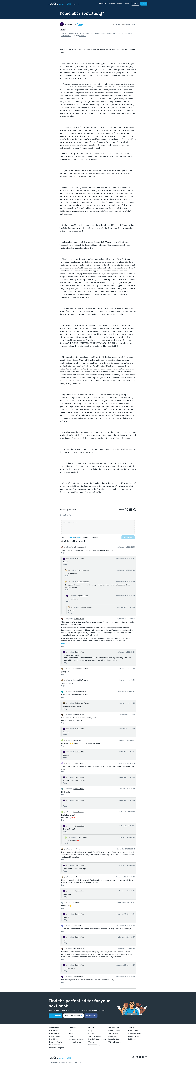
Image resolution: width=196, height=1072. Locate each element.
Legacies (82, 36)
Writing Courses (94, 1036)
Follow (80, 24)
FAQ (50, 1063)
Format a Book (113, 1039)
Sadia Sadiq (77, 925)
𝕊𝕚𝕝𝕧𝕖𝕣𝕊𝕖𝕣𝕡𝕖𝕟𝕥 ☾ (80, 547)
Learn (119, 4)
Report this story (66, 515)
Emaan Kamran (79, 812)
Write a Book (113, 1033)
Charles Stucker (79, 619)
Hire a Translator (55, 1045)
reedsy (60, 4)
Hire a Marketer (54, 1039)
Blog (90, 1031)
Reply (63, 553)
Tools (126, 4)
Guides (91, 1033)
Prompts (102, 4)
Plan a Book (112, 1036)
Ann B (75, 877)
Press (70, 1036)
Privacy (62, 1063)
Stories (112, 4)
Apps (74, 4)
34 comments (130, 24)
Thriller (62, 29)
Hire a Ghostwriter (56, 1042)
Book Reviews (133, 1031)
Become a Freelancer (76, 1039)
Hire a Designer (54, 1036)
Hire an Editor (54, 1033)
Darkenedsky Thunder (81, 668)
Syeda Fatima (79, 559)
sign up (72, 537)
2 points (70, 619)
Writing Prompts (134, 1033)
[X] (133, 1057)
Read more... (66, 643)
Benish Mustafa (79, 715)
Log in (144, 3)
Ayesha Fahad (78, 763)
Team (70, 1033)
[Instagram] (136, 1057)
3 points (70, 547)
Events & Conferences (97, 1039)
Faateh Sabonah (79, 789)
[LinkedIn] (140, 1057)
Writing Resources (115, 1042)
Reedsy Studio (114, 1031)
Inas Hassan (77, 740)
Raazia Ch (77, 902)
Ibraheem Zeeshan (80, 692)
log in (79, 537)
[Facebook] (143, 1057)
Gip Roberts (77, 849)
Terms (55, 1063)
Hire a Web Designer (56, 1048)
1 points (71, 559)
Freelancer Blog (94, 1045)
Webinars (91, 1042)
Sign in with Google (72, 1015)
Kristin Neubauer (79, 949)
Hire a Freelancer (55, 1031)
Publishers (132, 1039)
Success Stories (74, 1042)
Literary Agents (134, 1036)
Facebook (90, 1015)
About (70, 1031)
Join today (54, 1015)
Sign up (135, 3)
